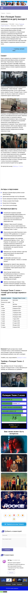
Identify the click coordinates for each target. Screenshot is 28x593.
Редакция (19, 584)
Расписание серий (8, 49)
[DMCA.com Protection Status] (3, 592)
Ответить (11, 572)
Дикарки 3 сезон (21, 357)
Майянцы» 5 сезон (18, 166)
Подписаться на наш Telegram (15, 524)
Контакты (8, 584)
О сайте (14, 584)
